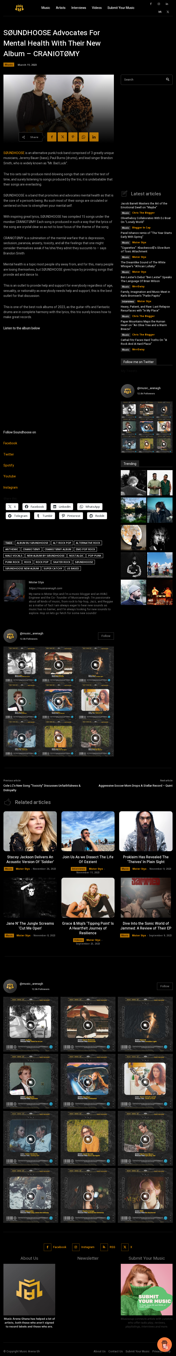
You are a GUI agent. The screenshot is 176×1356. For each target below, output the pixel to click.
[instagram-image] (21, 665)
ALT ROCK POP (62, 542)
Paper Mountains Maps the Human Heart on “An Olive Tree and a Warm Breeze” (144, 325)
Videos (78, 940)
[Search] (168, 80)
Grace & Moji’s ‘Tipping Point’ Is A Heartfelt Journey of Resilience (88, 928)
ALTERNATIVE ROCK (88, 542)
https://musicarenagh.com (45, 588)
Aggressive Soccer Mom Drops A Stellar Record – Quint (136, 785)
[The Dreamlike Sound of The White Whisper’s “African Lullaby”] (133, 538)
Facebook (10, 443)
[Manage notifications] (166, 1347)
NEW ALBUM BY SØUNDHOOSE (46, 555)
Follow (106, 636)
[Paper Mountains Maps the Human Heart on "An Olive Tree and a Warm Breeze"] (133, 593)
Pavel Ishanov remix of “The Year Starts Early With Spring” (146, 235)
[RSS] (104, 1247)
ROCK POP (42, 562)
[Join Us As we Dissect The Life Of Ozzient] (88, 831)
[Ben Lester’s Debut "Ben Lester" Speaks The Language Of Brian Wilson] (160, 538)
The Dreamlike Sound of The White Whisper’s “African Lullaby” (143, 264)
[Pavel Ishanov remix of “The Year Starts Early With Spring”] (133, 510)
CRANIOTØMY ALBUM (58, 549)
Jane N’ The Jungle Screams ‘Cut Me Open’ (30, 926)
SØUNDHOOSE (14, 153)
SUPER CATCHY (53, 568)
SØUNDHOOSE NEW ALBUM (22, 568)
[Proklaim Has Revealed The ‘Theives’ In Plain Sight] (146, 831)
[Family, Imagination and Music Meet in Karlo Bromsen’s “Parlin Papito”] (133, 565)
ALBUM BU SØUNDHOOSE (32, 542)
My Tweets (129, 371)
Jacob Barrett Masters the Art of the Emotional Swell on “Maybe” (144, 205)
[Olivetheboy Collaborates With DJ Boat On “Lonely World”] (160, 483)
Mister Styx (36, 582)
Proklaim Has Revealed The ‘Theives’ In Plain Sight (146, 859)
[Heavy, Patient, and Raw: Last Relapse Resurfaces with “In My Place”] (160, 565)
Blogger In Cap (141, 227)
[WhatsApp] (83, 136)
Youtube (9, 476)
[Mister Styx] (14, 598)
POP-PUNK (94, 555)
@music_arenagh (31, 633)
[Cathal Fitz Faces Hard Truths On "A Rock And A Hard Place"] (160, 593)
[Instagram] (158, 4)
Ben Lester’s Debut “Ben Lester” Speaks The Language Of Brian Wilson (146, 279)
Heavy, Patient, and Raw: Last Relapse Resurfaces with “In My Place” (145, 309)
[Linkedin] (166, 4)
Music (9, 64)
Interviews (128, 301)
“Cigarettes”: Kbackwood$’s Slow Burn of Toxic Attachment (145, 250)
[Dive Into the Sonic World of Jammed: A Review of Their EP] (146, 897)
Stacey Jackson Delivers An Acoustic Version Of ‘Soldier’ (30, 859)
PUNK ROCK (12, 562)
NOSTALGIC (76, 555)
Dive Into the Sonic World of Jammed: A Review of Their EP (145, 926)
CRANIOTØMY (31, 549)
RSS (112, 1247)
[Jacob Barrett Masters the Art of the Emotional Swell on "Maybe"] (133, 483)
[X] (168, 12)
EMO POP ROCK (85, 549)
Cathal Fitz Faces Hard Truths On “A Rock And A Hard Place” (144, 342)
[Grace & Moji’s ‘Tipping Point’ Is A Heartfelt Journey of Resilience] (88, 897)
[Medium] (160, 12)
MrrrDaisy (138, 286)
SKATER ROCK (61, 562)
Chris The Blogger (143, 212)
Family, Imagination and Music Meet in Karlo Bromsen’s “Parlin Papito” (145, 294)
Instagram (10, 487)
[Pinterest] (72, 136)
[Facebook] (150, 4)
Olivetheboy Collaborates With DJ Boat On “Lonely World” (146, 220)
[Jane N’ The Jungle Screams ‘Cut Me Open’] (30, 897)
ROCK (27, 562)
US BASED (73, 568)
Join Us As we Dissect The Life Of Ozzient (87, 859)
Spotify (8, 465)
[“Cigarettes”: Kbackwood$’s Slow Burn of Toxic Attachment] (160, 510)
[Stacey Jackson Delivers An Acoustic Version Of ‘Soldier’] (30, 831)
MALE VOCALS (13, 555)
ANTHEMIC (11, 549)
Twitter (8, 454)
